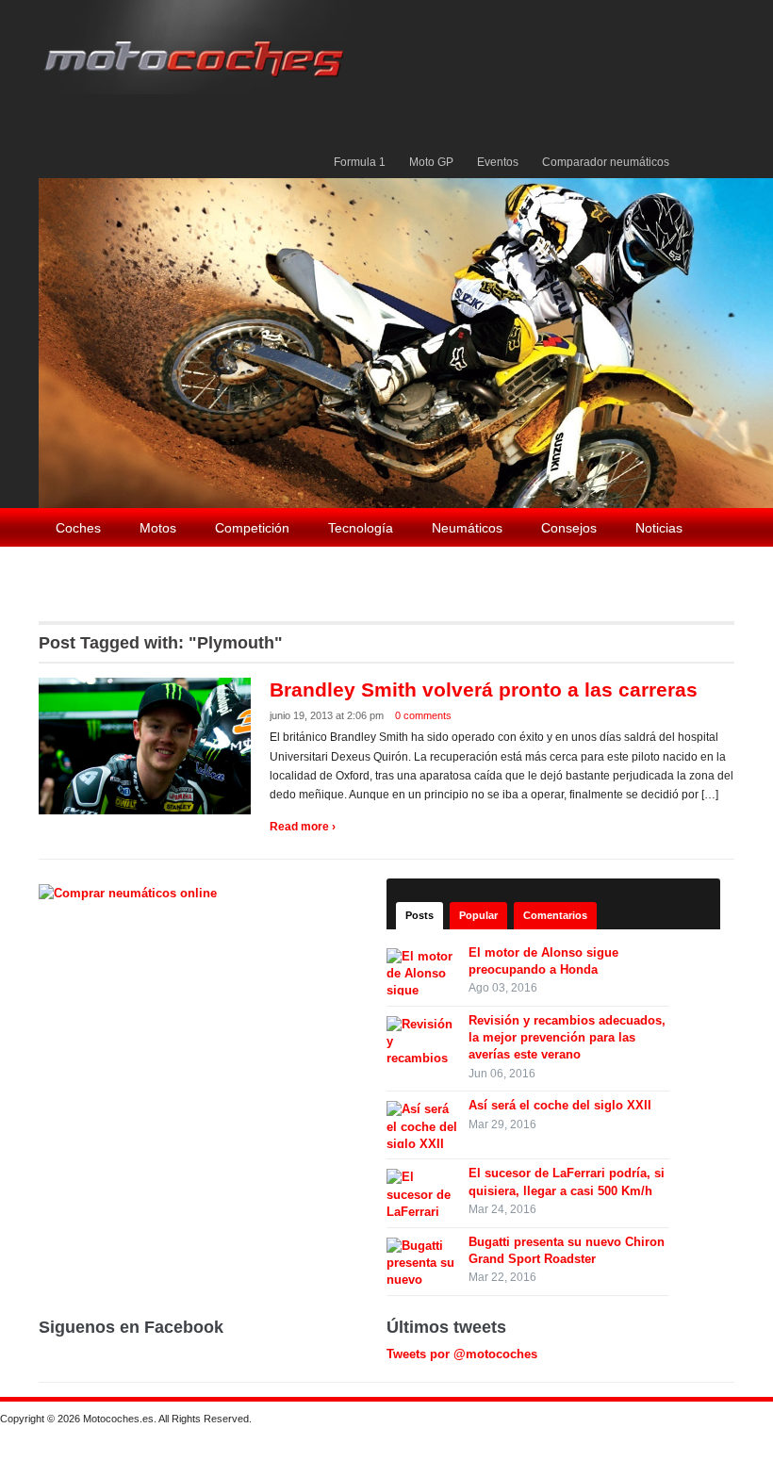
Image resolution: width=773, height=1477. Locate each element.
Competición (252, 527)
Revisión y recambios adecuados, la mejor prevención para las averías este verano (567, 1037)
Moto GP (431, 162)
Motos (158, 527)
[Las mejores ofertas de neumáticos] (130, 892)
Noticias (659, 527)
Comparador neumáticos (605, 162)
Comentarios (555, 915)
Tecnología (360, 527)
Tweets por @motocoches (461, 1354)
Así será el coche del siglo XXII (560, 1105)
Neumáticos (467, 527)
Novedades (89, 568)
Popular (478, 915)
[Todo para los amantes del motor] (197, 46)
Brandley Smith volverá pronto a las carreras (484, 689)
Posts (419, 915)
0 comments (423, 715)
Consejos (569, 527)
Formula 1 (360, 162)
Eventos (497, 162)
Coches (78, 527)
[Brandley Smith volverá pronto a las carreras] (147, 745)
